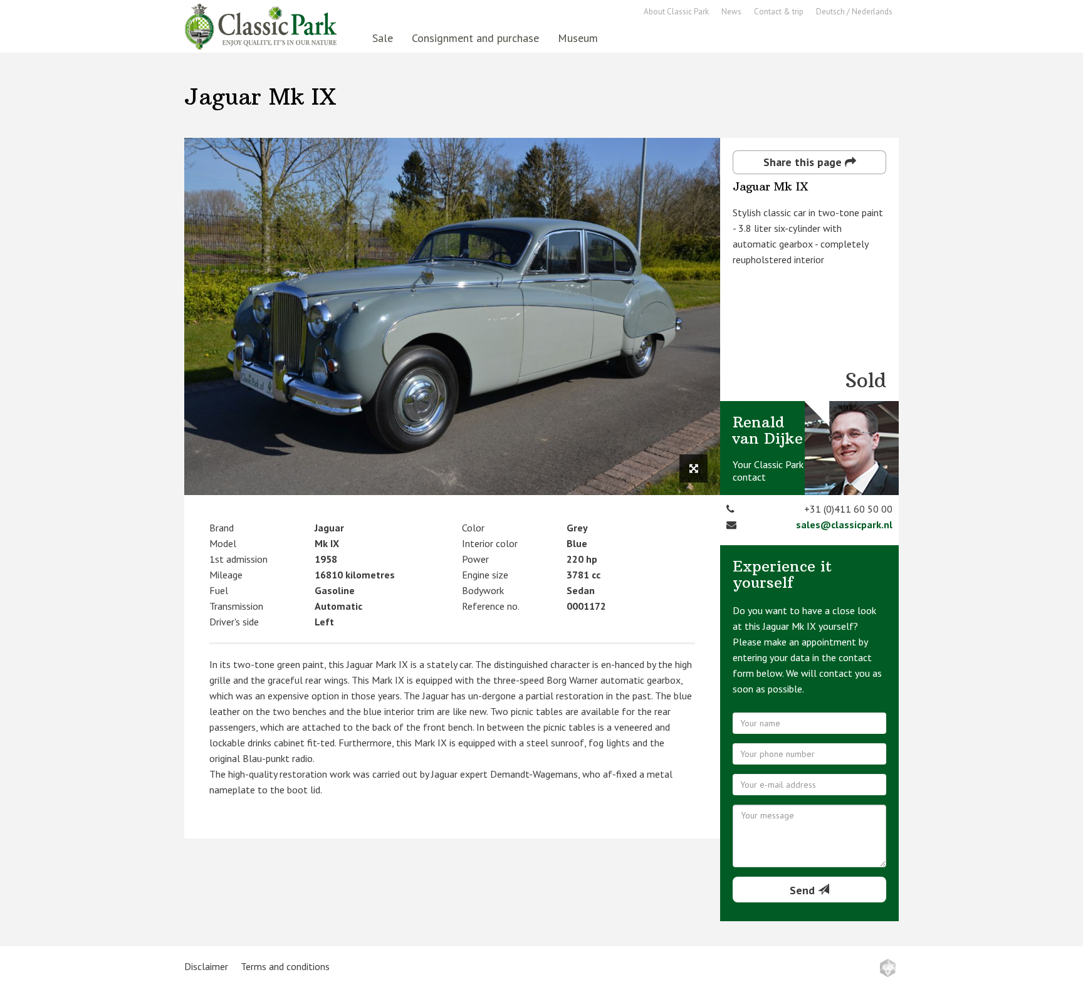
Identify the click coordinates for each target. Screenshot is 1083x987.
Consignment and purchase (475, 38)
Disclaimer (206, 966)
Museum (578, 38)
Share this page (804, 162)
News (731, 11)
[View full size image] (693, 468)
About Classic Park (676, 11)
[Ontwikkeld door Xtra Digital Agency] (888, 968)
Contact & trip (778, 11)
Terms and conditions (285, 966)
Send (804, 890)
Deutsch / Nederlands (854, 11)
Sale (382, 38)
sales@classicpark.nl (844, 524)
